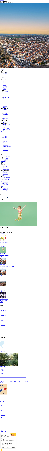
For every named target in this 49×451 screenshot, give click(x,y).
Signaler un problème (5, 184)
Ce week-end (3, 234)
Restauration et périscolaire (6, 105)
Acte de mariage (5, 172)
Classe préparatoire (5, 142)
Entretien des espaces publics (6, 126)
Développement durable (6, 97)
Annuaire (5, 99)
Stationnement (4, 122)
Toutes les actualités (2, 383)
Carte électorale (5, 173)
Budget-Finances (5, 86)
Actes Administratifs (5, 88)
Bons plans (4, 153)
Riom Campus (4, 82)
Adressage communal (5, 115)
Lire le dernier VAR (3, 400)
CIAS (3, 119)
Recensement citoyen (5, 174)
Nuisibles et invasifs (5, 125)
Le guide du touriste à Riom (6, 158)
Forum (3, 81)
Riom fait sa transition (5, 91)
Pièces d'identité (5, 171)
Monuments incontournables (6, 149)
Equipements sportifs (5, 145)
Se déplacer (4, 121)
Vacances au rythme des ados (6, 177)
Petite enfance (4, 107)
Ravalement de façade (5, 114)
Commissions (4, 89)
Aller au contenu (2, 0)
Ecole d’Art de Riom (5, 141)
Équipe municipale (3, 431)
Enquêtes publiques (5, 87)
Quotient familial (5, 178)
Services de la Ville (6, 160)
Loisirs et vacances (5, 106)
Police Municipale (5, 109)
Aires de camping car (5, 159)
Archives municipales (5, 150)
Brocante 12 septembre (5, 166)
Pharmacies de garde (5, 118)
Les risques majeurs (5, 110)
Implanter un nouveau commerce (7, 129)
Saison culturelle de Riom (6, 136)
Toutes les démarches (6, 179)
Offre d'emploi (4, 167)
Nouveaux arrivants (5, 168)
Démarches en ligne (3, 161)
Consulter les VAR (2, 401)
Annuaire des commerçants (6, 128)
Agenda (2, 185)
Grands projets (3, 351)
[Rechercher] (0, 193)
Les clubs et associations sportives (7, 146)
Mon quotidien (3, 100)
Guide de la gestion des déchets (6, 124)
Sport (2, 350)
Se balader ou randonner (6, 155)
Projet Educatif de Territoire (6, 78)
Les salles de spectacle (5, 138)
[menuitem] (25, 84)
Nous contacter (4, 423)
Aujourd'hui (2, 233)
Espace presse (3, 429)
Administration (4, 85)
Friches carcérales (5, 77)
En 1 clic (2, 181)
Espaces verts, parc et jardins (6, 156)
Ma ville (2, 69)
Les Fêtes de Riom (5, 137)
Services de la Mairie (5, 183)
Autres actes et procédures (6, 169)
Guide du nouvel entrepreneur (6, 74)
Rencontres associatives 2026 (3, 229)
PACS (3, 175)
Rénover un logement (5, 113)
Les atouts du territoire (5, 73)
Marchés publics (5, 94)
